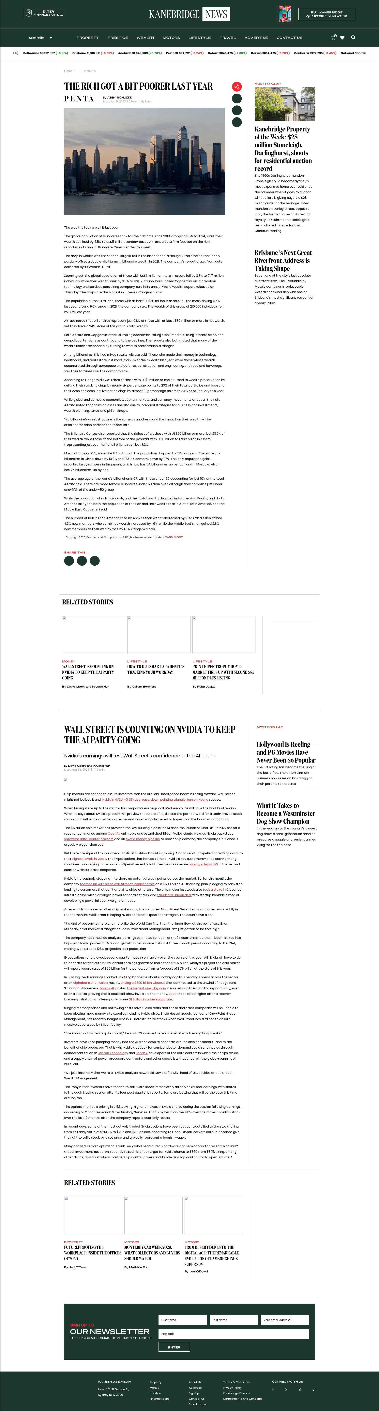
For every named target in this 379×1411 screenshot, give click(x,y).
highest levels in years (89, 859)
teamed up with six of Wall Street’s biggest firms (117, 884)
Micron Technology (113, 1053)
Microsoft (107, 988)
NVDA (150, 799)
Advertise (256, 38)
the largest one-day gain (146, 988)
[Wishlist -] (343, 38)
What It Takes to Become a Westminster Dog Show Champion (286, 813)
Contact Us (289, 38)
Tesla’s (102, 982)
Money (90, 71)
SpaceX (174, 994)
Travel (228, 38)
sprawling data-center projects (89, 839)
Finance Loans (159, 1399)
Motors (171, 38)
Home (69, 71)
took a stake (212, 889)
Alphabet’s (81, 982)
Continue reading (268, 231)
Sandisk (141, 1053)
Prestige (118, 38)
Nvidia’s (108, 799)
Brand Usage (197, 1404)
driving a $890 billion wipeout (143, 982)
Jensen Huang (197, 799)
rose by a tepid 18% (203, 864)
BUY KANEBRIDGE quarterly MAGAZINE (327, 14)
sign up (194, 1393)
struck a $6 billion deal (174, 895)
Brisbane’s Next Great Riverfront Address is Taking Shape (283, 261)
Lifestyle (200, 38)
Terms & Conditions (236, 1382)
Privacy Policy (232, 1388)
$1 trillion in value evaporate (150, 999)
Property (88, 38)
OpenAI (113, 833)
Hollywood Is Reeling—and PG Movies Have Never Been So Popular (287, 752)
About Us (195, 1382)
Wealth (145, 38)
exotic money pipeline (143, 839)
